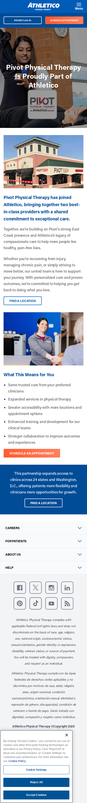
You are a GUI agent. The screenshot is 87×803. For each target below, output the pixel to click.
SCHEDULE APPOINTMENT (64, 20)
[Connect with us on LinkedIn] (67, 587)
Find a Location (22, 301)
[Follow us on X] (35, 587)
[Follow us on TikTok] (35, 603)
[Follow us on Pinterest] (20, 603)
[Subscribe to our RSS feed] (67, 603)
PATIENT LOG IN (22, 20)
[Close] (67, 735)
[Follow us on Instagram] (51, 587)
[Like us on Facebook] (20, 587)
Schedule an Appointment (31, 453)
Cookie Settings (36, 769)
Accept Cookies (36, 795)
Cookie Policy (17, 761)
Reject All (36, 782)
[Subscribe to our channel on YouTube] (51, 603)
